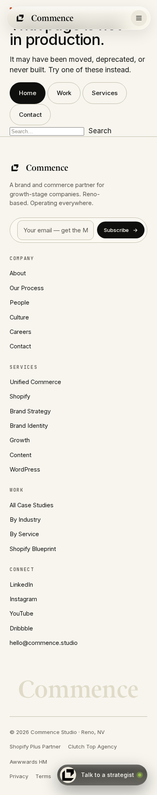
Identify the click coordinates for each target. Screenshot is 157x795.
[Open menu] (139, 18)
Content (20, 454)
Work (64, 93)
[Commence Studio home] (45, 18)
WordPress (25, 469)
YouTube (21, 613)
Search (100, 131)
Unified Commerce (35, 381)
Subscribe (121, 230)
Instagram (23, 599)
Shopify (20, 396)
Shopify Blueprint (33, 548)
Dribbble (21, 628)
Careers (20, 331)
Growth (20, 440)
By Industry (25, 519)
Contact (30, 114)
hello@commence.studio (44, 642)
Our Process (27, 288)
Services (104, 93)
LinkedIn (21, 584)
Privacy (19, 776)
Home (27, 93)
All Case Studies (32, 505)
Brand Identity (29, 425)
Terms (43, 776)
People (19, 302)
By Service (24, 534)
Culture (19, 317)
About (18, 273)
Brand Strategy (30, 411)
